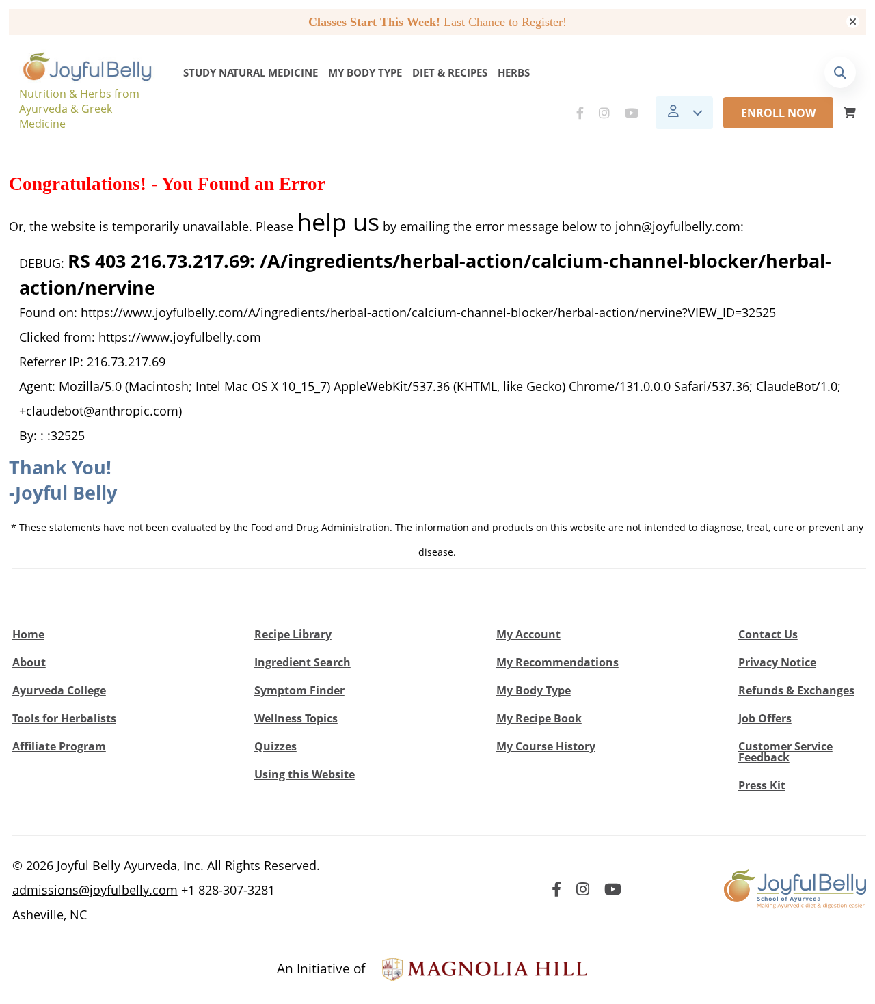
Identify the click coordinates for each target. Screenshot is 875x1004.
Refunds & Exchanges (796, 690)
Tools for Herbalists (64, 718)
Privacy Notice (777, 662)
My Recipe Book (539, 718)
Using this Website (304, 774)
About (29, 662)
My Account (528, 634)
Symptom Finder (299, 690)
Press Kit (761, 785)
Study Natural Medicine (250, 72)
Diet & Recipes (449, 72)
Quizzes (275, 746)
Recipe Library (293, 634)
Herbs (514, 72)
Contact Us (768, 634)
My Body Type (365, 72)
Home (28, 634)
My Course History (545, 746)
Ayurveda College (59, 690)
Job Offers (765, 718)
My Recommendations (557, 662)
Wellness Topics (296, 718)
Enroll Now (778, 112)
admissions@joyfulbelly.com (95, 890)
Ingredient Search (302, 662)
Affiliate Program (59, 746)
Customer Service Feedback (785, 752)
